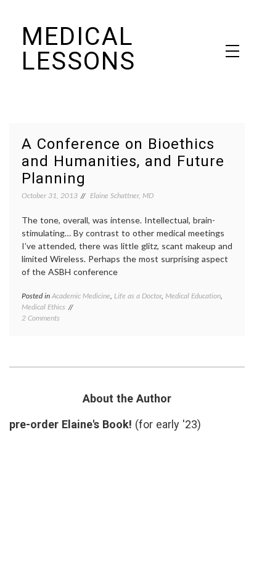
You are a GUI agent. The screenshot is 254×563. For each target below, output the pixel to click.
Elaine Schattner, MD (122, 195)
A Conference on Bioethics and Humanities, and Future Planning (123, 161)
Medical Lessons (79, 49)
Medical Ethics (43, 306)
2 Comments (41, 317)
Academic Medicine (81, 295)
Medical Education (193, 295)
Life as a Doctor (138, 295)
